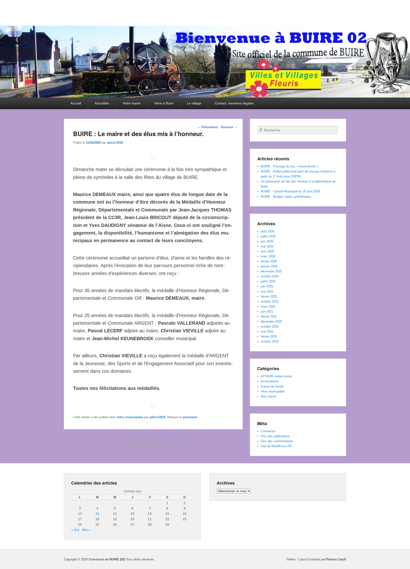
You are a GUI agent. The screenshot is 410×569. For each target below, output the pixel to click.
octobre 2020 (270, 326)
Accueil (75, 103)
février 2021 (269, 316)
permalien (190, 417)
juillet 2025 (268, 281)
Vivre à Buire (163, 103)
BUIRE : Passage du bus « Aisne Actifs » (289, 166)
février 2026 (269, 261)
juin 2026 (267, 241)
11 (97, 513)
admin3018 (115, 142)
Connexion (268, 431)
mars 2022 (268, 306)
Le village (194, 103)
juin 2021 (267, 311)
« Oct (75, 530)
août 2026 (267, 231)
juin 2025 (267, 286)
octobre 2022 (270, 301)
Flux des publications (275, 436)
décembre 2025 (271, 271)
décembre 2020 (271, 321)
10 (80, 513)
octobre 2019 (270, 341)
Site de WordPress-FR (276, 446)
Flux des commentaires (277, 441)
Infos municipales (130, 417)
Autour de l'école (272, 386)
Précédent (207, 127)
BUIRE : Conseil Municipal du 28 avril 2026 (290, 191)
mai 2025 (267, 291)
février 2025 (269, 296)
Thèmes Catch (335, 559)
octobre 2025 (270, 276)
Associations (270, 381)
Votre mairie (132, 103)
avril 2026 (267, 251)
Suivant (229, 127)
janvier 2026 (269, 266)
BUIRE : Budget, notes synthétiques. (286, 196)
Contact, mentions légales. (235, 103)
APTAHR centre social (276, 376)
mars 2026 (268, 256)
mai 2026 (267, 246)
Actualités (102, 103)
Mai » (86, 530)
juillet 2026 (268, 236)
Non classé (268, 396)
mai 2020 (267, 331)
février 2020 (269, 336)
